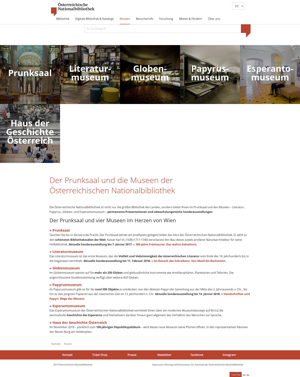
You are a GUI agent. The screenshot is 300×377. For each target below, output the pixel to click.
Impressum (157, 364)
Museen (125, 19)
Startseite (55, 343)
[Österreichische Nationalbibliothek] (72, 9)
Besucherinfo (144, 19)
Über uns (214, 19)
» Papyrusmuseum (65, 284)
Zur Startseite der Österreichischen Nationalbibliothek (217, 364)
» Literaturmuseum (66, 251)
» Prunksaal (59, 230)
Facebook (197, 355)
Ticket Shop (99, 355)
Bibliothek (62, 19)
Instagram (229, 355)
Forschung (166, 19)
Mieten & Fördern (190, 19)
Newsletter (164, 355)
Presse (132, 355)
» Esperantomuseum (67, 306)
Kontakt (67, 355)
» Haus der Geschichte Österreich (78, 322)
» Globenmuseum (64, 268)
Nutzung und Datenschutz (177, 364)
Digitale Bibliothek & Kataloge (94, 19)
